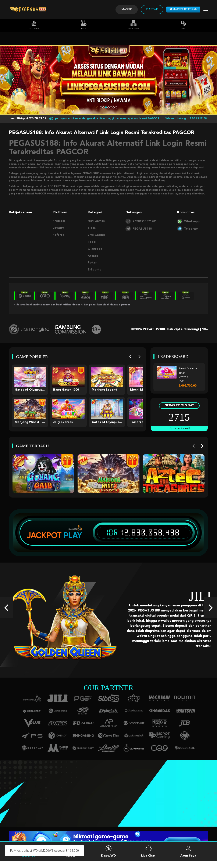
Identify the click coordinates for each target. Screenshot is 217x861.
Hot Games (34, 29)
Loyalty (58, 227)
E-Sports (94, 269)
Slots (83, 29)
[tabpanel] (108, 80)
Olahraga (95, 248)
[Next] (139, 356)
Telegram (191, 228)
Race (183, 29)
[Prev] (130, 356)
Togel (92, 241)
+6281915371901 (144, 221)
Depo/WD (108, 855)
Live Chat (148, 855)
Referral (59, 234)
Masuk (126, 9)
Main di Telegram (185, 9)
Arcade (93, 255)
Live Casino (133, 29)
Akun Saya (188, 855)
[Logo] (28, 9)
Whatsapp (192, 221)
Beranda (28, 855)
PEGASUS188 (142, 228)
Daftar (152, 9)
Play (73, 535)
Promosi (59, 220)
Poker (92, 262)
